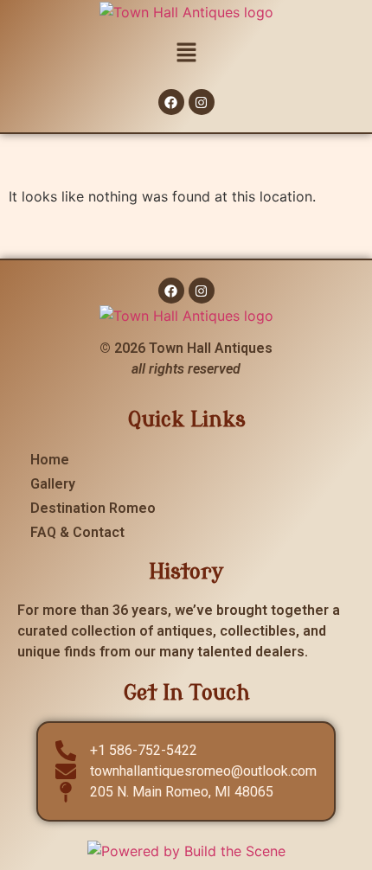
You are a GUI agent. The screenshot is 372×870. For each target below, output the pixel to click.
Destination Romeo (93, 508)
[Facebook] (171, 102)
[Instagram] (202, 102)
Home (49, 459)
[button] (186, 53)
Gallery (52, 484)
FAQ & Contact (77, 532)
